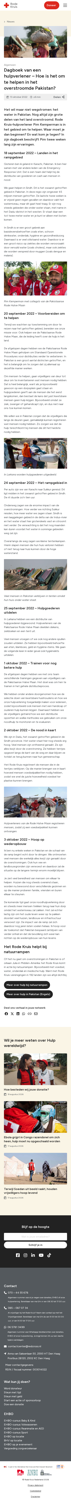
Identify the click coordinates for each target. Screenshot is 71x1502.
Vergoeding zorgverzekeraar (20, 1448)
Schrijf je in (35, 1244)
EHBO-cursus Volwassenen (20, 1424)
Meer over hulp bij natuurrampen (27, 984)
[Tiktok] (49, 1255)
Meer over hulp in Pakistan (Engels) (28, 994)
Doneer (51, 5)
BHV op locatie (13, 1440)
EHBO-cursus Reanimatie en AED (24, 1428)
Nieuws (11, 21)
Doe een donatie (14, 1404)
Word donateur (13, 1388)
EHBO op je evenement (18, 1444)
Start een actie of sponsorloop (22, 1400)
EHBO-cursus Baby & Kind (19, 1420)
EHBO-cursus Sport (16, 1432)
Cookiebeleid (35, 1491)
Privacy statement (35, 1485)
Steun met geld (13, 1396)
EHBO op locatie (14, 1436)
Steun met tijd (12, 1392)
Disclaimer (35, 1496)
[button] (65, 5)
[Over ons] (29, 1466)
